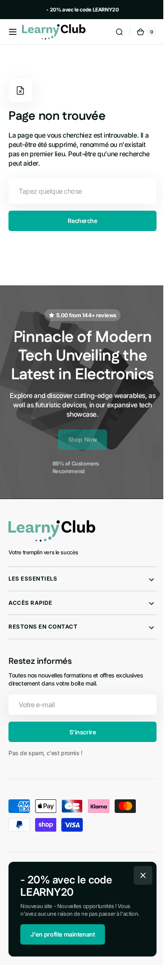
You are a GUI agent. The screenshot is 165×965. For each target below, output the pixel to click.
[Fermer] (140, 875)
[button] (12, 32)
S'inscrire (79, 750)
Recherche (79, 220)
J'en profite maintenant (60, 934)
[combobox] (79, 191)
